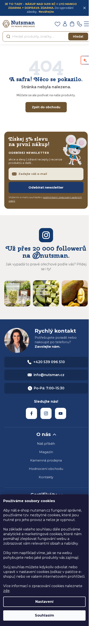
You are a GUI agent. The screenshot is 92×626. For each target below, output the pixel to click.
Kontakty (46, 477)
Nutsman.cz (31, 413)
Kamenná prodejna (46, 460)
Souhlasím (44, 615)
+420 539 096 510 (49, 362)
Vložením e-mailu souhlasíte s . (45, 199)
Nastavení (44, 602)
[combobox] (46, 36)
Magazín (46, 452)
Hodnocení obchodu (46, 469)
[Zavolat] (79, 24)
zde (6, 591)
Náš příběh (46, 444)
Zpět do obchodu (46, 107)
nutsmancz (46, 413)
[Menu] (86, 24)
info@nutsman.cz (49, 375)
